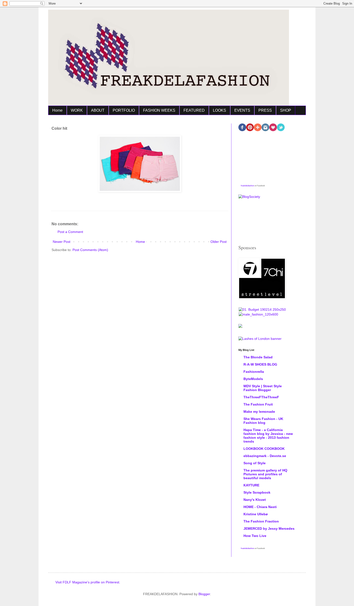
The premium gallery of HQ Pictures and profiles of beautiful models (265, 474)
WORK (77, 110)
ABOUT (98, 110)
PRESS (265, 110)
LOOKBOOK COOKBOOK (264, 449)
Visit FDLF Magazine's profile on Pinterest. (87, 582)
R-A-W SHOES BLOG (260, 364)
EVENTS (242, 110)
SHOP (285, 110)
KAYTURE (251, 485)
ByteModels (253, 379)
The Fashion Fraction (261, 521)
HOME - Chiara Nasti (260, 507)
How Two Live (254, 536)
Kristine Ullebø (255, 514)
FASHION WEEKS (159, 110)
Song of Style (254, 463)
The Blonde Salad (258, 357)
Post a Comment (70, 232)
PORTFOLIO (124, 110)
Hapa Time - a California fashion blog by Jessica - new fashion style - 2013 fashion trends (268, 435)
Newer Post (61, 242)
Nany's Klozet (254, 500)
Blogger (204, 594)
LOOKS (219, 110)
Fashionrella (253, 372)
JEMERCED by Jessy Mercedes (269, 528)
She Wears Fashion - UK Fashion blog (263, 421)
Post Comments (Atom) (90, 250)
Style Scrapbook (256, 492)
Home (57, 110)
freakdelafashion (247, 186)
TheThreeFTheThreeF (261, 397)
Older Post (218, 242)
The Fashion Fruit (258, 404)
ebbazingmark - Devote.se (264, 456)
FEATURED (194, 110)
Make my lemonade (259, 411)
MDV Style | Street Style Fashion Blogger (262, 388)
